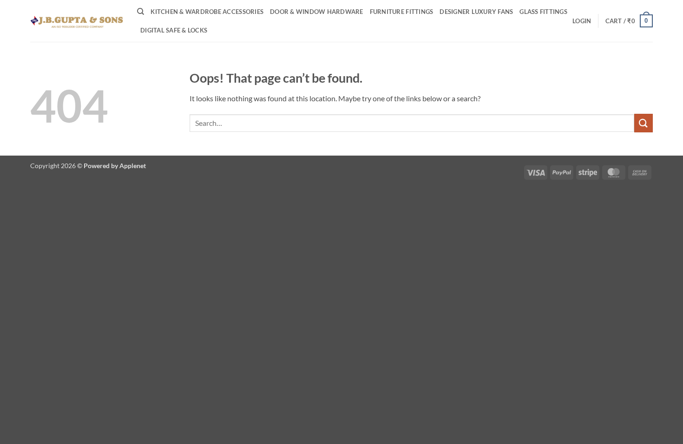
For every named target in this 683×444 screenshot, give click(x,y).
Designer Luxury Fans (476, 11)
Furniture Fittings (401, 11)
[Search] (140, 11)
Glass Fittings (543, 11)
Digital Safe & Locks (173, 30)
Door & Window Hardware (316, 11)
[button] (581, 21)
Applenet (132, 166)
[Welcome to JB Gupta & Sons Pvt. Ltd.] (76, 20)
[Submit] (643, 123)
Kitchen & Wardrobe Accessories (207, 11)
